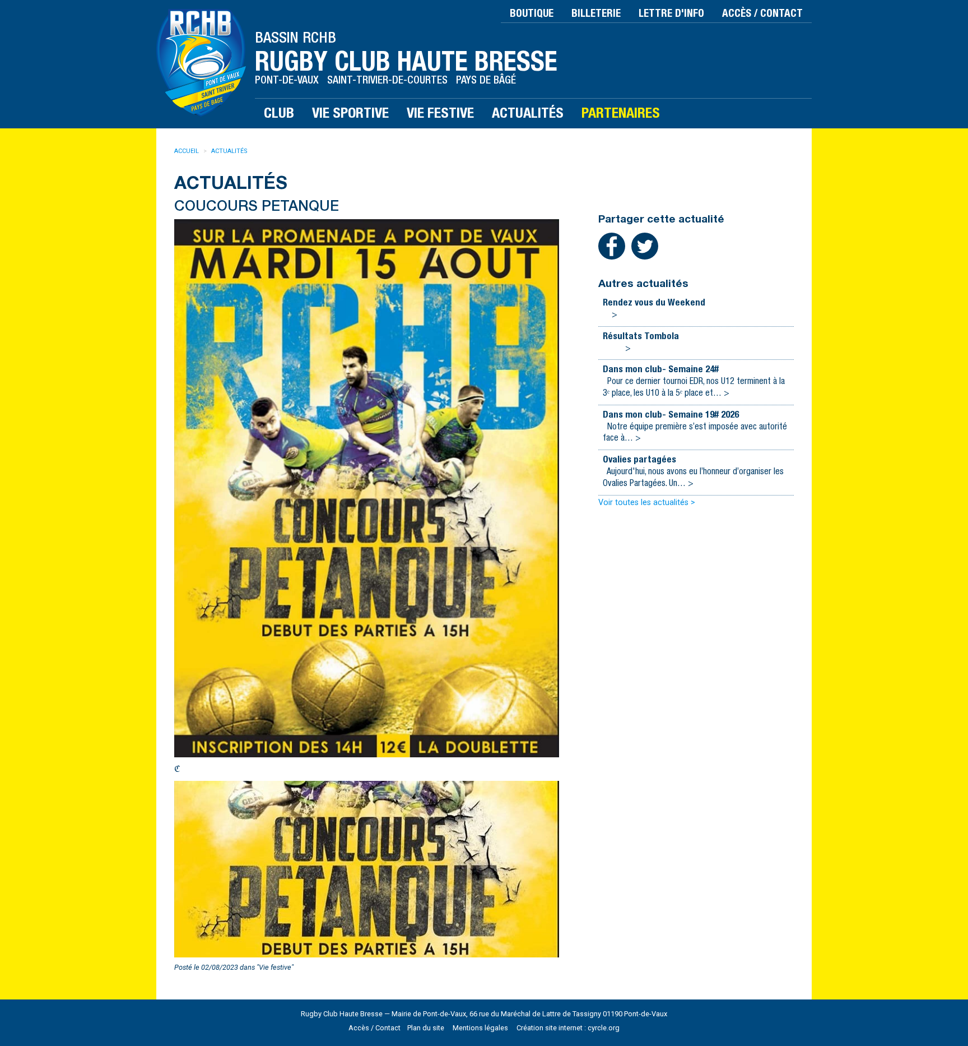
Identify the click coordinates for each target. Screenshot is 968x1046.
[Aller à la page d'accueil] (205, 62)
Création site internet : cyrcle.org (568, 1028)
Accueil (186, 151)
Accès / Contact (762, 14)
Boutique (531, 14)
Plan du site (425, 1028)
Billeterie (596, 14)
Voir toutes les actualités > (646, 502)
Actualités (229, 151)
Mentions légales (480, 1028)
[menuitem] (192, 151)
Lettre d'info (671, 14)
